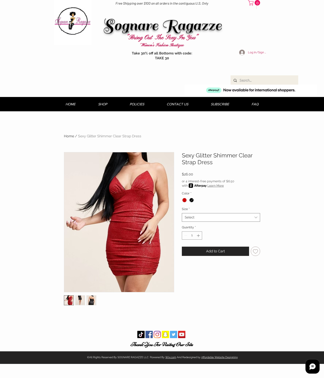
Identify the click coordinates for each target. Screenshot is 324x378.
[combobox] (221, 217)
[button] (254, 3)
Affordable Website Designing (219, 357)
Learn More (215, 185)
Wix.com (170, 357)
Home (69, 136)
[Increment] (198, 235)
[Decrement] (185, 235)
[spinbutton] (192, 235)
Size (186, 209)
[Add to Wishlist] (255, 251)
